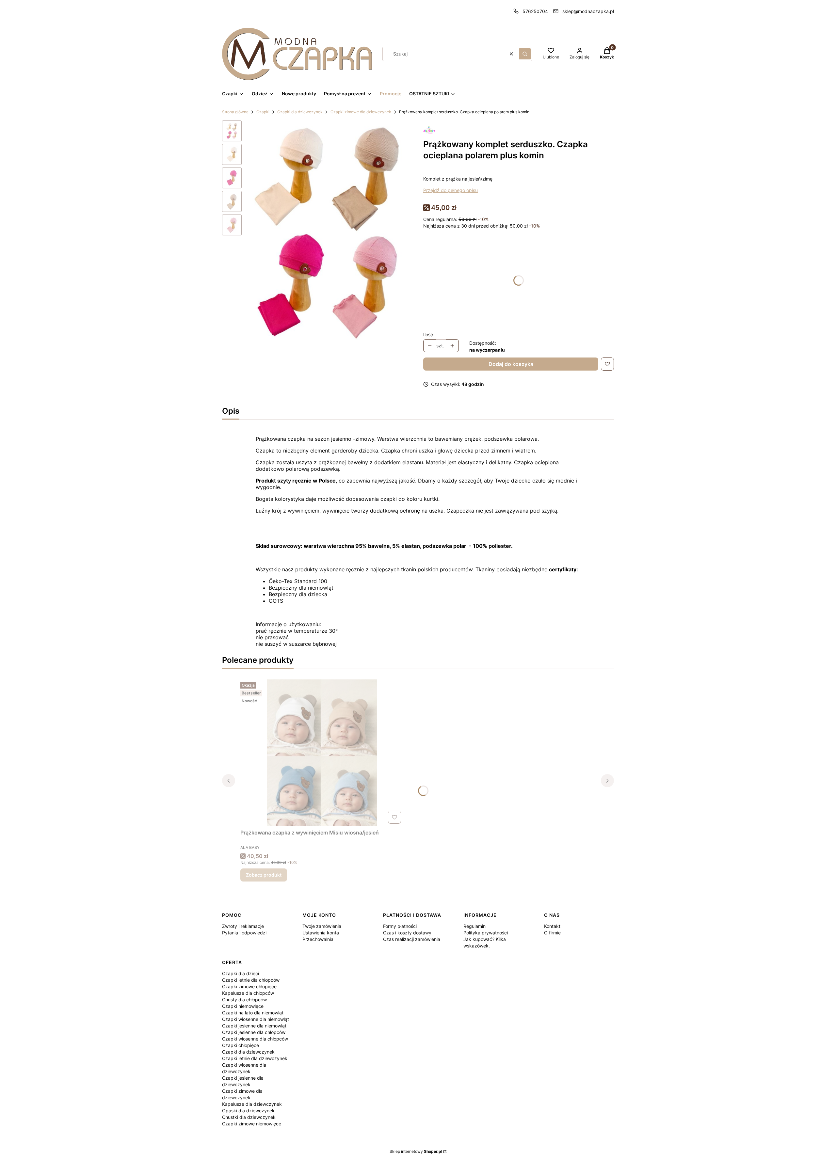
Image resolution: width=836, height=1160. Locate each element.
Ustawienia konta (320, 932)
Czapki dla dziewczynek (300, 111)
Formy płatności (400, 926)
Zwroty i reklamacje (243, 926)
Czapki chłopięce (240, 1045)
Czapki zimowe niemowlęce (251, 1123)
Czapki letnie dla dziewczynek (254, 1058)
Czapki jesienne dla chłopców (253, 1032)
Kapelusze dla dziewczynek (252, 1104)
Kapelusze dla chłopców (248, 993)
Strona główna (235, 111)
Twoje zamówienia (321, 926)
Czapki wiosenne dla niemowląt (255, 1019)
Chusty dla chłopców (244, 999)
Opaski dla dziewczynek (248, 1110)
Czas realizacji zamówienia (411, 939)
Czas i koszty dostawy (407, 932)
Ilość (428, 334)
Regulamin (474, 926)
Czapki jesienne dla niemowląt (254, 1025)
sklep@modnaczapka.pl (588, 11)
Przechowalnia (317, 939)
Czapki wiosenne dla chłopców (255, 1038)
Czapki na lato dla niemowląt (252, 1012)
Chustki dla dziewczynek (249, 1117)
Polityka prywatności (485, 932)
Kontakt (552, 926)
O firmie (552, 932)
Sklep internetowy (416, 1151)
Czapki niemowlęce (243, 1006)
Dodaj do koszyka (511, 364)
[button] (525, 53)
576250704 (535, 11)
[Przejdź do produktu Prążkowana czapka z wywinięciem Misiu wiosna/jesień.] (322, 752)
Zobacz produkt (263, 875)
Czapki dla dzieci (240, 973)
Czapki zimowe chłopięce (249, 986)
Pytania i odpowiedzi (244, 932)
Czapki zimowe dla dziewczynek (360, 111)
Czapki (262, 111)
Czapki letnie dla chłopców (251, 980)
